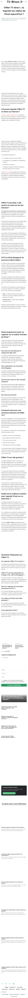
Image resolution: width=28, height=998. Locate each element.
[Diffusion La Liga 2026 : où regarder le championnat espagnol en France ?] (23, 717)
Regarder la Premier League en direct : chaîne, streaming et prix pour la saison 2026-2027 (9, 727)
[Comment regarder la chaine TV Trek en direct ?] (14, 816)
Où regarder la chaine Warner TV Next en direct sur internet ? (13, 910)
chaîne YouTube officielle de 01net (11, 115)
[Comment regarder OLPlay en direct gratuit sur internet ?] (14, 927)
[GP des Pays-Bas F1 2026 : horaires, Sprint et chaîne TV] (23, 737)
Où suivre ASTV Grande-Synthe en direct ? (19, 647)
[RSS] (6, 983)
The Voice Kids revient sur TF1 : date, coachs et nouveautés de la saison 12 (13, 698)
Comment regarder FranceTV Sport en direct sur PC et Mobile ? (13, 967)
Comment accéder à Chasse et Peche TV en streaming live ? (11, 854)
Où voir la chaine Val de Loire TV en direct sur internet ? (12, 882)
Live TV (15, 20)
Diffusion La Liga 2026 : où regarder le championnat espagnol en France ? (9, 717)
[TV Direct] (15, 1)
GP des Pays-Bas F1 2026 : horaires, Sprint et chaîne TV (8, 737)
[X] (9, 983)
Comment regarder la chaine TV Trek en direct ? (12, 827)
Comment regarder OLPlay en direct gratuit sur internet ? (12, 938)
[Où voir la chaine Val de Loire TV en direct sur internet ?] (14, 871)
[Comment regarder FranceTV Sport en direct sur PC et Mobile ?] (14, 956)
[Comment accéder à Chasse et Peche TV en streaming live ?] (14, 843)
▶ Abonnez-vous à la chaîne (9, 793)
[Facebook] (2, 983)
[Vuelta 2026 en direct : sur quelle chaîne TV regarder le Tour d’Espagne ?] (23, 708)
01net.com (7, 172)
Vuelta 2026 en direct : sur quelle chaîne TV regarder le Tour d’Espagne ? (9, 708)
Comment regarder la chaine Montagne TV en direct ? (7, 647)
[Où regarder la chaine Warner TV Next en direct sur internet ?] (14, 899)
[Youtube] (13, 983)
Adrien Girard (6, 20)
